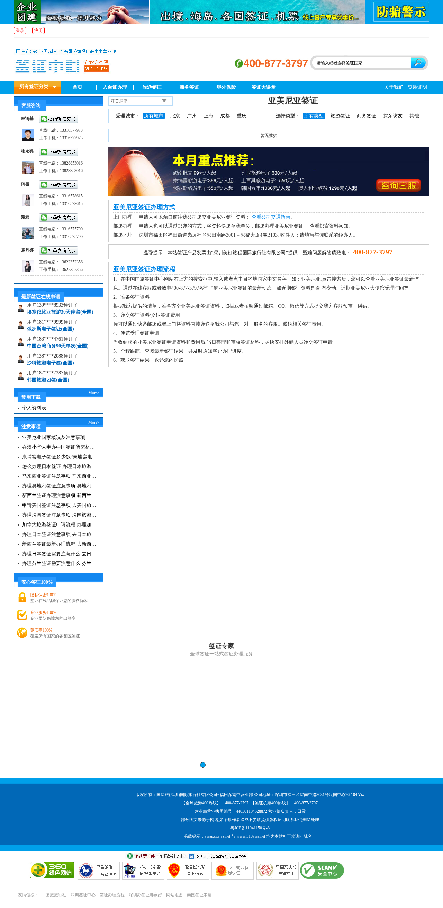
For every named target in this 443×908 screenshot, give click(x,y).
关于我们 (394, 87)
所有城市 (153, 115)
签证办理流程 (112, 894)
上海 (208, 115)
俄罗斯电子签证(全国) (50, 323)
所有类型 (314, 115)
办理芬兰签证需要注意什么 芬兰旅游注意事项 (59, 563)
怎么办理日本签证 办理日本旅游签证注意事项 (59, 466)
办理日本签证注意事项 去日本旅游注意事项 (59, 534)
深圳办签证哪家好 (145, 894)
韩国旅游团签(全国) (48, 374)
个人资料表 (34, 408)
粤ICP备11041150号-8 (250, 828)
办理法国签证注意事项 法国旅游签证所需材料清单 (59, 515)
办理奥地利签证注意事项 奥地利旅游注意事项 (59, 485)
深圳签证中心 (83, 894)
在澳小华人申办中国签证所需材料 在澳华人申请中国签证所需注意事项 (59, 447)
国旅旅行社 (56, 894)
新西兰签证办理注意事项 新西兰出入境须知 (59, 495)
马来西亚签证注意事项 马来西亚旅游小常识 (59, 476)
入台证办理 (115, 87)
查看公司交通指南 (271, 217)
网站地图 (174, 894)
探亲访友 (393, 115)
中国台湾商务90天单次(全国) (58, 340)
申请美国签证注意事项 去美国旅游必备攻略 (59, 505)
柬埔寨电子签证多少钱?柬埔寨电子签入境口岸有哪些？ (59, 456)
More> (94, 392)
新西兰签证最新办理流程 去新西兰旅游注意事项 (59, 544)
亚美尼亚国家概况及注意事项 (53, 437)
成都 (225, 115)
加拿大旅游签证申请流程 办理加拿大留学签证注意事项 (59, 524)
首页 (77, 87)
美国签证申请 (199, 894)
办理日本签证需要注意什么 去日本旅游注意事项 (59, 553)
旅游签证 (152, 87)
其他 (414, 115)
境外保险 (226, 87)
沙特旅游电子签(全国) (50, 357)
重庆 (241, 115)
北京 (175, 115)
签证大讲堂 (264, 87)
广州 (192, 115)
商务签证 (189, 87)
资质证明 (417, 87)
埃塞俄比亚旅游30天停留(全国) (60, 306)
